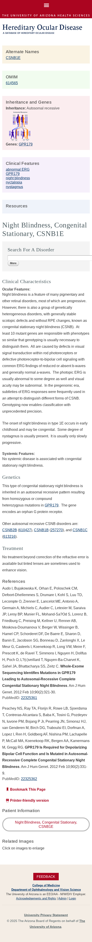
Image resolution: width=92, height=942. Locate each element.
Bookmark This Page (28, 789)
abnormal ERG (17, 169)
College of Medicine (46, 885)
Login (72, 898)
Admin (62, 898)
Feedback (46, 876)
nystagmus (14, 187)
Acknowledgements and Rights (36, 898)
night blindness (18, 178)
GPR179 (26, 144)
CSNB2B (9, 530)
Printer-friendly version (29, 800)
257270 (57, 530)
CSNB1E (13, 58)
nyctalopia (14, 182)
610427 (25, 530)
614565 (12, 83)
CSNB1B (41, 530)
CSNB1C (80, 530)
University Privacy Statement (46, 915)
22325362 (29, 779)
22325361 (29, 698)
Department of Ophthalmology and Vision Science (46, 889)
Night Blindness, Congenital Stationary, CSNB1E (46, 824)
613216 (9, 536)
